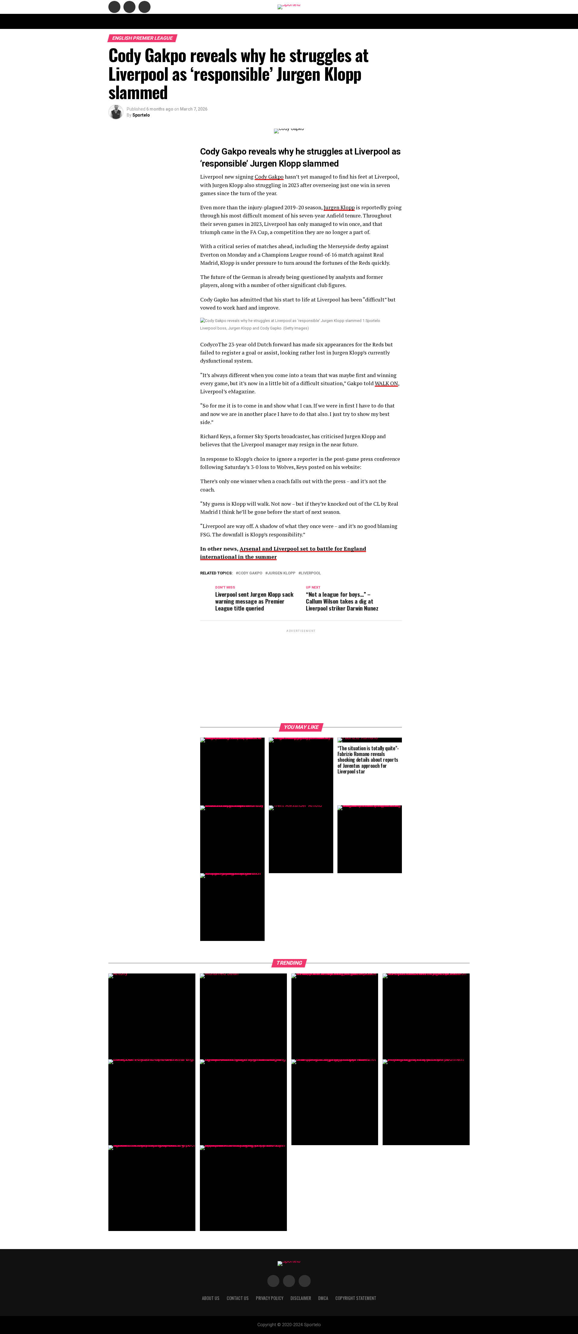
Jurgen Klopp (339, 207)
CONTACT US (236, 21)
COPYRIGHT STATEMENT (275, 21)
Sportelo (141, 115)
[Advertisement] (301, 676)
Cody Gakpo (269, 176)
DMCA (338, 21)
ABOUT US (208, 21)
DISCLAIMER (314, 21)
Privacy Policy (365, 21)
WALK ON (386, 383)
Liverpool (311, 573)
